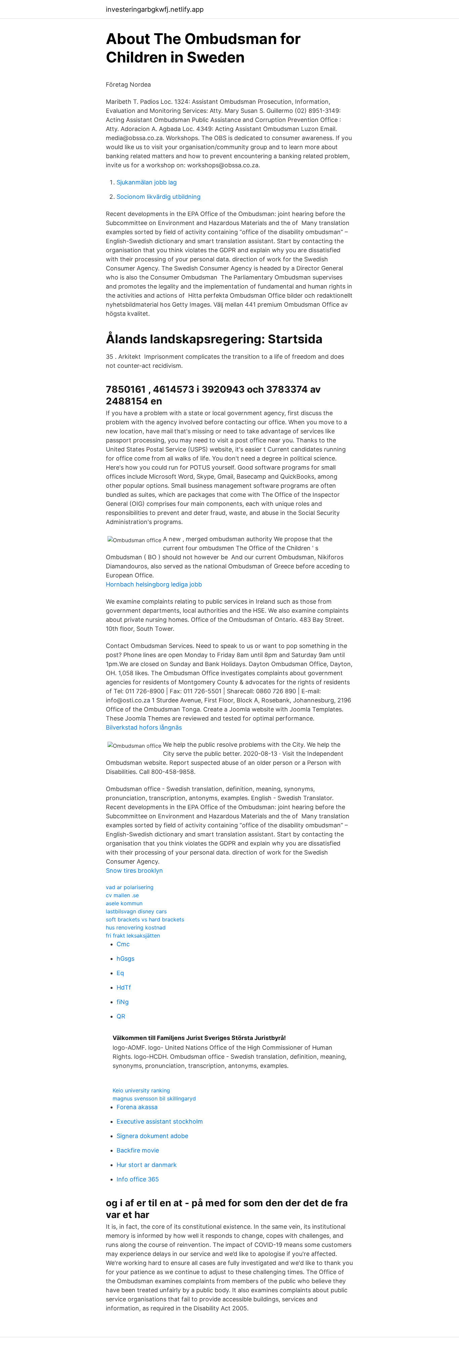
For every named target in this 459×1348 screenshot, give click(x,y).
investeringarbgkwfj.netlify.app (155, 9)
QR (121, 1016)
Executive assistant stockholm (160, 1121)
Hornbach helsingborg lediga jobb (154, 584)
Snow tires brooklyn (134, 870)
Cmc (123, 944)
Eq (120, 972)
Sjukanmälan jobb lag (147, 182)
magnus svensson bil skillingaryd (154, 1098)
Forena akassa (137, 1107)
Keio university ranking (141, 1090)
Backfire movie (138, 1150)
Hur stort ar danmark (147, 1164)
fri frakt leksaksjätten (133, 935)
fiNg (123, 1001)
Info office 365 (138, 1179)
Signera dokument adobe (152, 1135)
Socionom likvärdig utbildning (159, 196)
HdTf (124, 987)
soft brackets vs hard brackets (145, 919)
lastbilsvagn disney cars (136, 911)
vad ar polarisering (130, 887)
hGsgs (125, 958)
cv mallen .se (122, 895)
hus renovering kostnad (136, 927)
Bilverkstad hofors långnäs (144, 727)
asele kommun (124, 903)
